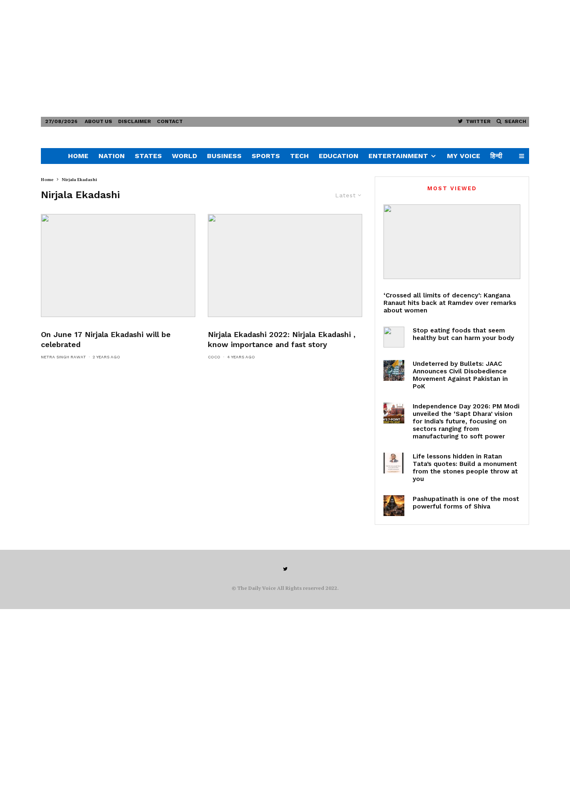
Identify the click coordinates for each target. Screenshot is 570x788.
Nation (111, 156)
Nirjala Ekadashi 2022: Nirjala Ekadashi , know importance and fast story (282, 339)
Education (338, 156)
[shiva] (393, 505)
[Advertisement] (250, 58)
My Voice (463, 156)
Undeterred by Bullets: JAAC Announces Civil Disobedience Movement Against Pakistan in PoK (460, 375)
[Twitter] (285, 568)
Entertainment (398, 156)
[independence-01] (393, 413)
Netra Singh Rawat (63, 357)
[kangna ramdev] (451, 241)
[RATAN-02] (393, 463)
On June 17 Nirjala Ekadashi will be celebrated (106, 339)
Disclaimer (134, 121)
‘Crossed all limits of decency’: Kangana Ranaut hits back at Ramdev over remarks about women (449, 303)
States (148, 156)
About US (98, 121)
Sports (266, 156)
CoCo (214, 357)
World (184, 156)
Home (78, 156)
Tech (299, 156)
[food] (393, 337)
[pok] (393, 370)
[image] (118, 265)
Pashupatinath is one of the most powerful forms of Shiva (466, 502)
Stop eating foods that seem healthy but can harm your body (463, 334)
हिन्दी (496, 156)
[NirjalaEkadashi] (285, 265)
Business (224, 156)
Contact (170, 121)
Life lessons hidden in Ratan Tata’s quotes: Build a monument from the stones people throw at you (465, 468)
